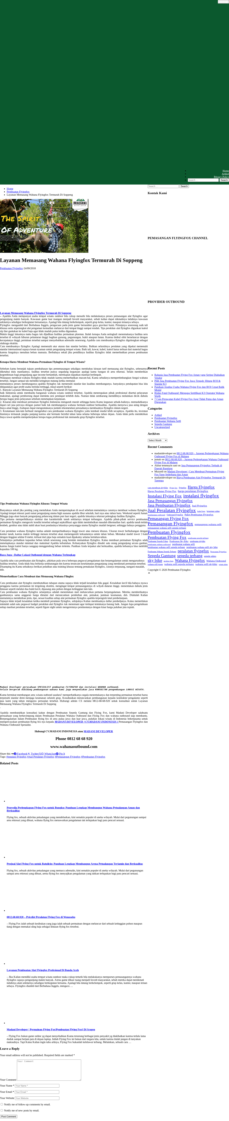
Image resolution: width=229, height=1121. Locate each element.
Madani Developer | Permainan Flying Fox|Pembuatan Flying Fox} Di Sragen (51, 1029)
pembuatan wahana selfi (183, 544)
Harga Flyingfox (201, 487)
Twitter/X (35, 753)
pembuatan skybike (197, 541)
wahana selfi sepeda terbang (179, 564)
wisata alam (223, 564)
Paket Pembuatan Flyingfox (199, 514)
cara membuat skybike (158, 487)
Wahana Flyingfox (190, 560)
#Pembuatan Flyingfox (93, 756)
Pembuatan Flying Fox (167, 537)
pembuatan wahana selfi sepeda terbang (166, 547)
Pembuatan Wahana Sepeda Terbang (162, 552)
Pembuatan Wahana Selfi (167, 421)
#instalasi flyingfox (16, 756)
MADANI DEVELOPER (98, 731)
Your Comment (8, 1079)
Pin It (62, 753)
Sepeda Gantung (163, 424)
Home (226, 170)
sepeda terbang (190, 555)
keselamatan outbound (156, 515)
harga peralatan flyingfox (193, 491)
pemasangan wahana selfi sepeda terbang (167, 528)
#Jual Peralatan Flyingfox (40, 756)
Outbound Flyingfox (175, 515)
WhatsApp (50, 753)
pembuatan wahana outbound (159, 544)
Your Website (7, 1098)
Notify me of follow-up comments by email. (27, 1104)
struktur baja (168, 561)
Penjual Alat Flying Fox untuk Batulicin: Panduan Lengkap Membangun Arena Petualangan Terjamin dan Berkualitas (75, 863)
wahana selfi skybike (206, 564)
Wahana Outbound (216, 560)
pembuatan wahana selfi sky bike (202, 547)
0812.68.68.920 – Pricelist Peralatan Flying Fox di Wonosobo (41, 917)
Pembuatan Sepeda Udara (158, 541)
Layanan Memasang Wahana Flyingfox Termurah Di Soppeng (35, 313)
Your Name (7, 1085)
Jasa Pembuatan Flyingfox (169, 505)
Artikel (225, 173)
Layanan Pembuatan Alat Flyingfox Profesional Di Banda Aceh (43, 970)
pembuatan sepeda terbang (198, 538)
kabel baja (201, 511)
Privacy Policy (221, 176)
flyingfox (182, 488)
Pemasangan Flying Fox (168, 518)
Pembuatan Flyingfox (18, 191)
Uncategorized (162, 427)
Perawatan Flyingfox (218, 552)
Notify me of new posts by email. (21, 1110)
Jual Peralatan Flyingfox (172, 510)
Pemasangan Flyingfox (170, 523)
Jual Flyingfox (199, 505)
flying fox (173, 488)
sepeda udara (210, 556)
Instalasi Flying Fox (165, 496)
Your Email (7, 1091)
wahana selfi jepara (155, 564)
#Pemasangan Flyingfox (67, 756)
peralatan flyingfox (193, 551)
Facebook (21, 753)
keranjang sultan (213, 511)
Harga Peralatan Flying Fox (162, 491)
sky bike (155, 560)
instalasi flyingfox (201, 495)
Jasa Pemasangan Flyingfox (170, 500)
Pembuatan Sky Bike (178, 541)
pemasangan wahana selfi (208, 524)
